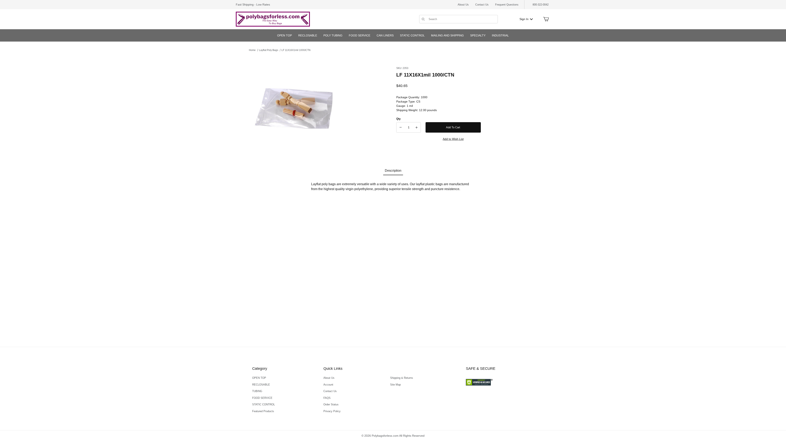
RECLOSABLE (261, 384)
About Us (463, 4)
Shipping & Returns (401, 377)
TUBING (257, 391)
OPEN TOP (259, 377)
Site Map (395, 384)
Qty (398, 118)
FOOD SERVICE (262, 397)
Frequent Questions (506, 4)
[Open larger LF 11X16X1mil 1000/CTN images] (294, 106)
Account (328, 384)
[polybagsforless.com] (273, 18)
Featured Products (263, 411)
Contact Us (482, 4)
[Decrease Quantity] (400, 127)
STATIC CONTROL (263, 404)
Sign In (524, 19)
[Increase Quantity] (416, 127)
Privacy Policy (332, 411)
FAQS (327, 397)
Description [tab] (393, 170)
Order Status (331, 404)
